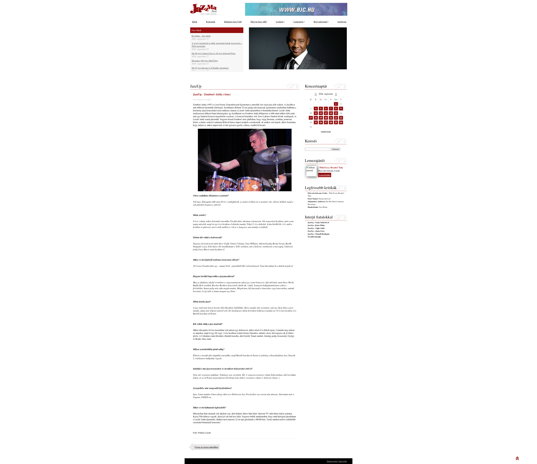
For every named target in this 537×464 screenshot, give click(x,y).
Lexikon (279, 21)
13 (326, 113)
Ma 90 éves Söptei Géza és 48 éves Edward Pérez (213, 53)
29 (336, 122)
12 (321, 113)
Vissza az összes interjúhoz (206, 447)
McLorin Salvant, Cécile (329, 170)
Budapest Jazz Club (233, 21)
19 (321, 117)
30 (341, 122)
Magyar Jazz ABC (259, 21)
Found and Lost (319, 198)
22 (336, 117)
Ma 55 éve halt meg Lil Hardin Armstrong (210, 67)
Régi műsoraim (320, 21)
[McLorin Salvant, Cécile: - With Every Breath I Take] (311, 171)
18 (316, 117)
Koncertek (210, 21)
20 (326, 117)
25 (316, 122)
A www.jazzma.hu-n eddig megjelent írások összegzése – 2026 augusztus (217, 45)
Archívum (341, 21)
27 (326, 122)
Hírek (194, 21)
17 (311, 117)
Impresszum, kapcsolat (337, 461)
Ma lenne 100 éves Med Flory (205, 60)
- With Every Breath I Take (330, 167)
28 (331, 122)
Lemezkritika (324, 174)
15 (336, 113)
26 (321, 122)
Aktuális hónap (326, 131)
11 (316, 113)
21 (331, 117)
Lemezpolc (298, 21)
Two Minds (317, 207)
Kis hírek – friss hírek (201, 35)
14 (331, 113)
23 (341, 117)
